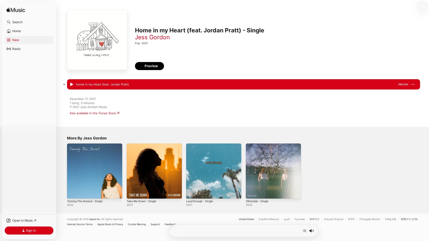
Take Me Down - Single (143, 145)
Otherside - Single (258, 145)
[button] (29, 22)
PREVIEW (403, 84)
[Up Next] (304, 231)
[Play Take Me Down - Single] (132, 193)
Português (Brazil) (370, 219)
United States (246, 219)
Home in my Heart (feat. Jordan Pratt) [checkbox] (102, 84)
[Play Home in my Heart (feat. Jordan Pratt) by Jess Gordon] (71, 85)
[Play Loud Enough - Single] (191, 193)
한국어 (351, 219)
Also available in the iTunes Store (93, 113)
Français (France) (333, 219)
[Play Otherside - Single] (251, 193)
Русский (300, 219)
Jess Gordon (152, 37)
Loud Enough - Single (201, 145)
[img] (15, 10)
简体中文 (314, 219)
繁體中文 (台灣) (409, 219)
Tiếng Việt (390, 219)
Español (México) (269, 219)
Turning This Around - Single (87, 145)
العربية (287, 219)
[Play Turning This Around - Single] (72, 193)
